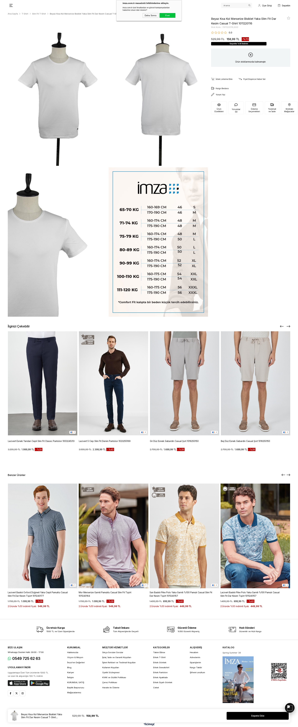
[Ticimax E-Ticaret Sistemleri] (149, 724)
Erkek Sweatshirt (161, 667)
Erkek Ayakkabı (160, 677)
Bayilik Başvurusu (75, 687)
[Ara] (249, 5)
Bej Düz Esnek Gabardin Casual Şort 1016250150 (245, 441)
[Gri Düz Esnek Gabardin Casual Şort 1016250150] (184, 383)
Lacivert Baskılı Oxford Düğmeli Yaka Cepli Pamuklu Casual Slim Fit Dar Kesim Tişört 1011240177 (38, 594)
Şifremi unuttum (197, 672)
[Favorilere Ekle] (288, 18)
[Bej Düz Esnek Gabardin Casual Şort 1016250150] (255, 383)
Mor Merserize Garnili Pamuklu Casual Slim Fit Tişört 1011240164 (105, 594)
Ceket (156, 687)
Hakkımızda (72, 652)
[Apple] (18, 683)
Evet (167, 15)
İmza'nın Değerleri (76, 662)
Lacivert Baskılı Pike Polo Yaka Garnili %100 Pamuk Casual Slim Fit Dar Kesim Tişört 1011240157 (250, 594)
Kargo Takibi (196, 667)
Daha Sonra (150, 15)
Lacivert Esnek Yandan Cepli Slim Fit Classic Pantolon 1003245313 (41, 441)
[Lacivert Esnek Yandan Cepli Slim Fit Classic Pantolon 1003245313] (42, 383)
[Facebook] (10, 693)
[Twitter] (16, 693)
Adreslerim (195, 657)
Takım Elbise (159, 652)
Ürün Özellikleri (219, 110)
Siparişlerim (195, 662)
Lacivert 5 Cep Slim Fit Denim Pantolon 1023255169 (105, 441)
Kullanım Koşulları (110, 667)
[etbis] (279, 672)
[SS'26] (238, 679)
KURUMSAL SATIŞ (75, 682)
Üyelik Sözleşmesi (111, 672)
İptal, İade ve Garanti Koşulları (116, 657)
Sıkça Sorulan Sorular (112, 652)
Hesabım (194, 652)
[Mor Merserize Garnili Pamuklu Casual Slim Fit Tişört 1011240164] (114, 536)
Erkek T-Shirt (159, 657)
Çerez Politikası (109, 682)
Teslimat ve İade (272, 110)
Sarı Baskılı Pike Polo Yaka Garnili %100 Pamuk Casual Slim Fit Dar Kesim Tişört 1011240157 (181, 594)
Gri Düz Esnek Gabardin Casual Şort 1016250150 (174, 441)
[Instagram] (22, 693)
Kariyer (70, 672)
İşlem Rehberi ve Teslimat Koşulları (119, 662)
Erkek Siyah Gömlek (162, 682)
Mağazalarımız (74, 692)
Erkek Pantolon (160, 672)
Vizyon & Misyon (75, 657)
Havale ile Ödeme (110, 687)
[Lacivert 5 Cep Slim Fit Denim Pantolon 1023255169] (113, 383)
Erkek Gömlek (159, 662)
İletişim (70, 677)
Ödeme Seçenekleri (254, 110)
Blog (69, 667)
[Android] (40, 683)
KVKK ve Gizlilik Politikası (114, 677)
